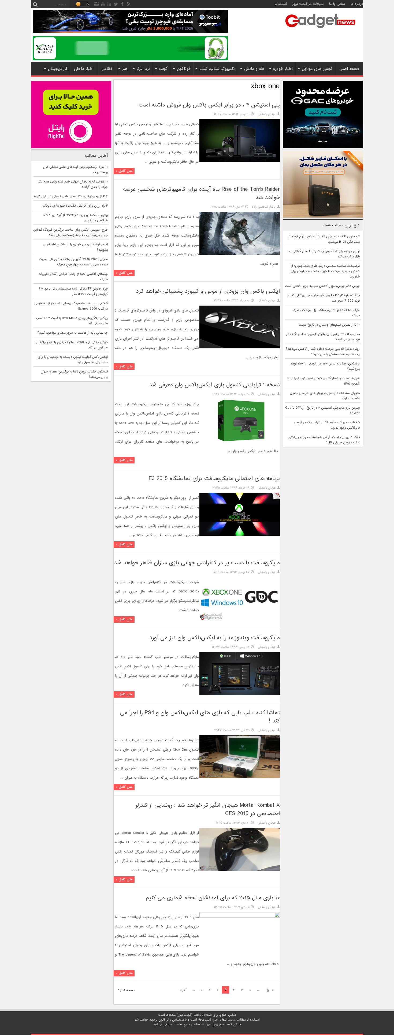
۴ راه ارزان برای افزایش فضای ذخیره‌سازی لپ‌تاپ (75, 205)
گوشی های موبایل (317, 69)
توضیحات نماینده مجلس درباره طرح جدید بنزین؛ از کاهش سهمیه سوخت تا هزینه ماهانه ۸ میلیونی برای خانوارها (325, 271)
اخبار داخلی (84, 69)
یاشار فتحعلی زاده (264, 206)
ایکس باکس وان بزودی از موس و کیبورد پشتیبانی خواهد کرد (208, 291)
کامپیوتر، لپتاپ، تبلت (217, 69)
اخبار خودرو (283, 69)
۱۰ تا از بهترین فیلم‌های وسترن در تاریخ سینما (329, 324)
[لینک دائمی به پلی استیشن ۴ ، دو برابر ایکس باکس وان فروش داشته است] (239, 161)
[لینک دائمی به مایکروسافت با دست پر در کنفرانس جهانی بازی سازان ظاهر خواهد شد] (239, 619)
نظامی (107, 69)
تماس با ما (337, 3)
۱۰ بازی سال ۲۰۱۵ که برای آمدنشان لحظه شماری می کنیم (213, 898)
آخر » (183, 990)
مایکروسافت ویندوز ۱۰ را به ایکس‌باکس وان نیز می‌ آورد (214, 638)
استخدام (281, 3)
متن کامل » (124, 170)
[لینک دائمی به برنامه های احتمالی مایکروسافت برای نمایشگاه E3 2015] (239, 534)
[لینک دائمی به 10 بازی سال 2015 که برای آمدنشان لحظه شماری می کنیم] (239, 916)
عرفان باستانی (267, 114)
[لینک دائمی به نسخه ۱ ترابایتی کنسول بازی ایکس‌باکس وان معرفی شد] (239, 441)
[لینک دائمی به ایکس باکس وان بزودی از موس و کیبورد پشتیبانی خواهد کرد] (239, 347)
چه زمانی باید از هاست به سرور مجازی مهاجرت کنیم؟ (72, 332)
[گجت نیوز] (320, 29)
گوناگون (183, 69)
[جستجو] (35, 4)
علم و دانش (254, 69)
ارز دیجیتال (57, 69)
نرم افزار (143, 69)
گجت (163, 69)
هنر (125, 69)
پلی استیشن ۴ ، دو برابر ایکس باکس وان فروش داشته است (209, 105)
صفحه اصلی (349, 69)
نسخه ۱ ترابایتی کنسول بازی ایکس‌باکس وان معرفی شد (214, 385)
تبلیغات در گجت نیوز (308, 3)
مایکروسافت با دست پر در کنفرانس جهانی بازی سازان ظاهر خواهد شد (197, 563)
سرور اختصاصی (201, 1024)
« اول (269, 990)
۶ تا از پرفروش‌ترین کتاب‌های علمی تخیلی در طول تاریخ (71, 196)
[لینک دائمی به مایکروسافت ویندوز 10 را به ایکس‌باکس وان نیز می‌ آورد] (239, 694)
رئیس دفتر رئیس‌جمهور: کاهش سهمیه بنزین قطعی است (322, 286)
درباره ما (357, 3)
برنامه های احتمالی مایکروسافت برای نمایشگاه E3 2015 (214, 478)
